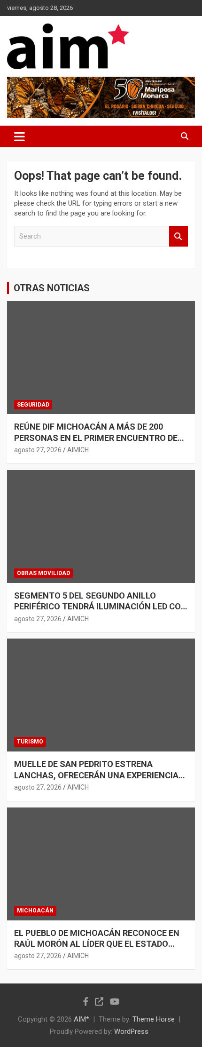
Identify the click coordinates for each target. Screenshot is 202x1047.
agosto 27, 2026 (38, 450)
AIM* (81, 1019)
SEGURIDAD (33, 404)
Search (178, 236)
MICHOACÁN (35, 910)
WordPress (131, 1031)
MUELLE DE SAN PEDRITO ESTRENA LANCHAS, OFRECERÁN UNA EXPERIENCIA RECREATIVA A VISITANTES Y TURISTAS (96, 775)
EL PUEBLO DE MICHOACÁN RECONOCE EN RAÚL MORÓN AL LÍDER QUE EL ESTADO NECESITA (96, 944)
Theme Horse (153, 1019)
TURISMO (30, 741)
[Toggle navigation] (19, 136)
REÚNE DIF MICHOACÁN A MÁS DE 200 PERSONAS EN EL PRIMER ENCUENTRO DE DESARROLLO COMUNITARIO (96, 438)
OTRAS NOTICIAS (52, 288)
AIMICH (78, 450)
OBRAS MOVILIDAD (43, 573)
